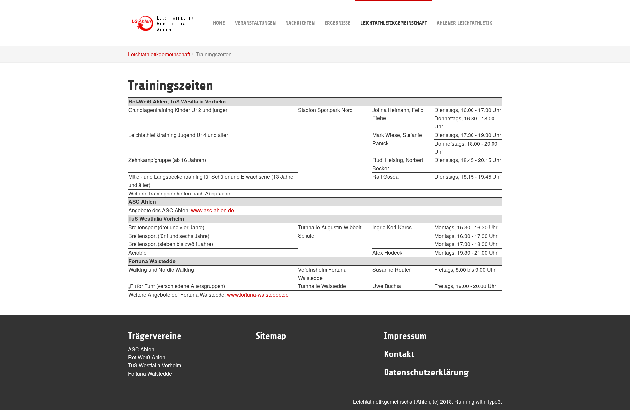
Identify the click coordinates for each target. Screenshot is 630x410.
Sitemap (271, 336)
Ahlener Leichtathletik (464, 23)
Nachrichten (300, 23)
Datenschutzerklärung (426, 372)
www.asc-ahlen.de (212, 210)
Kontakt (399, 354)
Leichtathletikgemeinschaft (393, 23)
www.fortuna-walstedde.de (258, 294)
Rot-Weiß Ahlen (146, 357)
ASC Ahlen (141, 349)
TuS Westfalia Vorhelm (154, 365)
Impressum (405, 336)
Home (219, 23)
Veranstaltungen (255, 23)
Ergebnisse (337, 23)
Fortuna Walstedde (150, 373)
